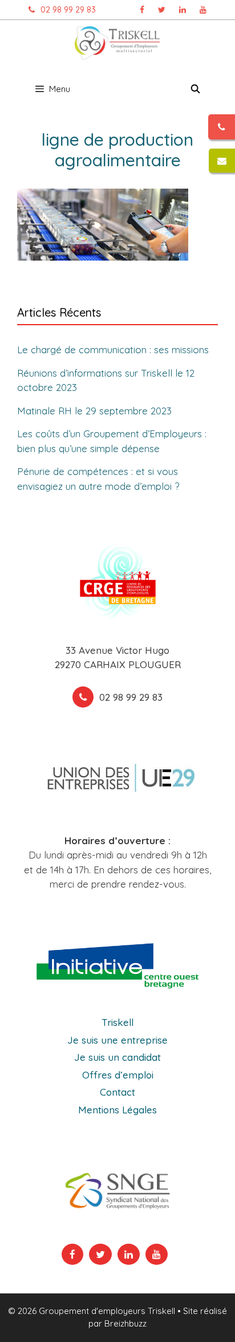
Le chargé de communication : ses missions (113, 350)
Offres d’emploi (117, 1075)
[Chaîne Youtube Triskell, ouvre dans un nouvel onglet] (203, 10)
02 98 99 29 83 (68, 10)
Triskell (117, 1022)
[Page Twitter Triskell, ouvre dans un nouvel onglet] (161, 10)
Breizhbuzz (125, 1323)
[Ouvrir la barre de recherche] (195, 89)
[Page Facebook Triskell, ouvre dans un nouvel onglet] (142, 10)
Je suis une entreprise (117, 1040)
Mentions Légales (117, 1110)
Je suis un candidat (117, 1057)
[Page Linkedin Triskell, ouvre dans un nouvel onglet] (182, 10)
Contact (117, 1092)
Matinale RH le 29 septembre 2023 (94, 411)
